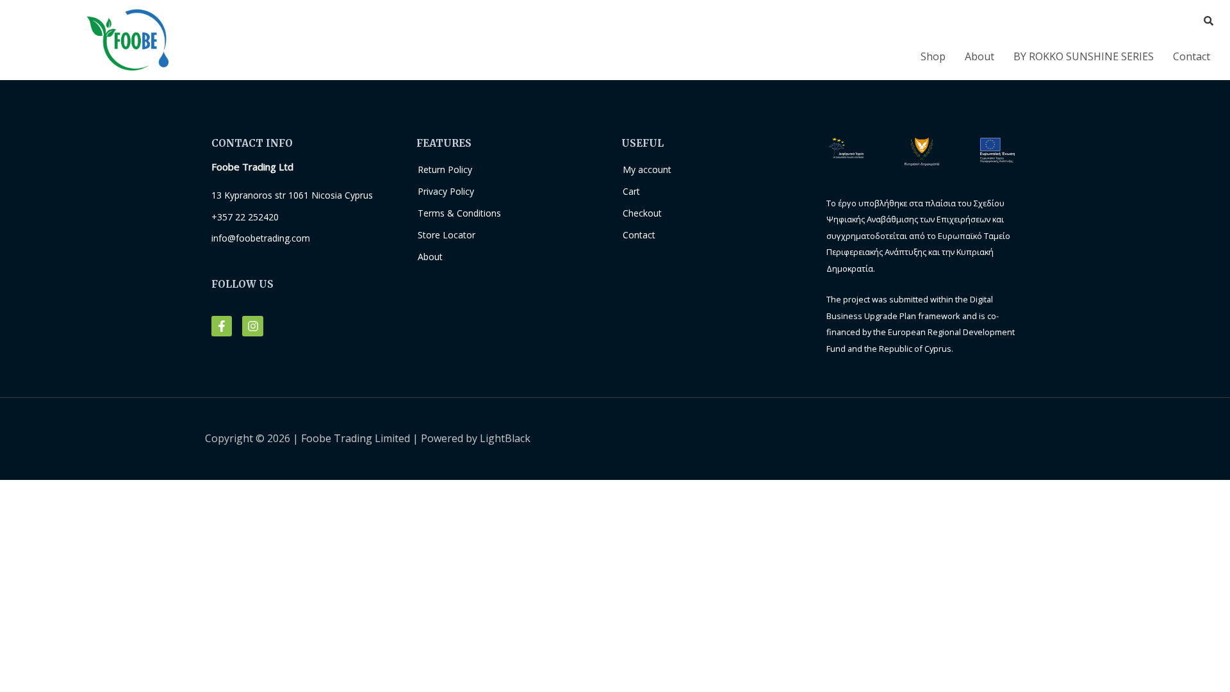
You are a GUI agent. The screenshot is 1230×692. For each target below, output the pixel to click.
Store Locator (446, 235)
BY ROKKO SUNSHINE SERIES (1083, 56)
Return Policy (445, 169)
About (979, 56)
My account (647, 169)
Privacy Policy (446, 191)
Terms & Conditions (459, 213)
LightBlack (505, 438)
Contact (1191, 56)
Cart (631, 191)
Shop (933, 56)
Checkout (642, 213)
